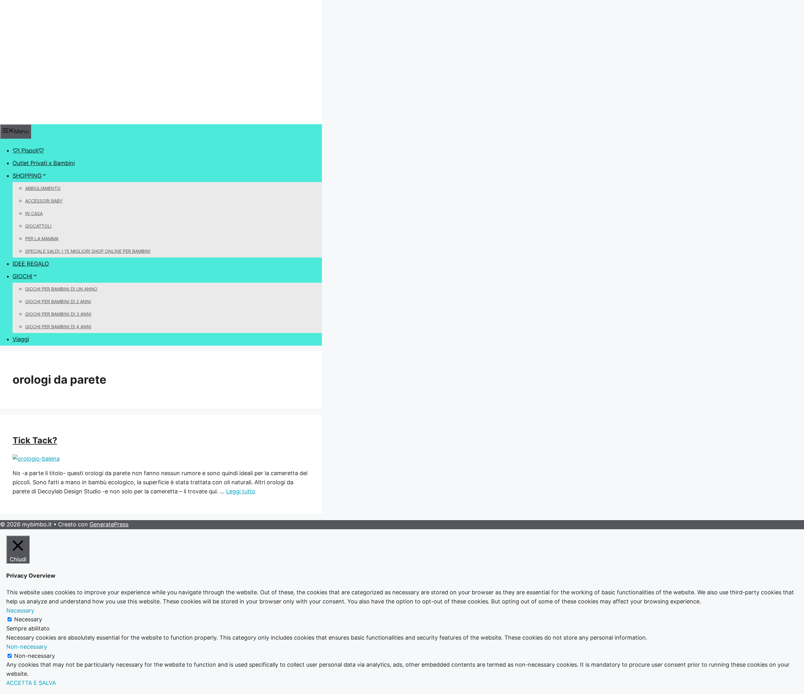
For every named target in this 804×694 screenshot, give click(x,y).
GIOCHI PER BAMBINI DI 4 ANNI (58, 326)
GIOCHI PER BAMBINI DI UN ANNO (61, 288)
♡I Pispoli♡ (28, 150)
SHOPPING (27, 175)
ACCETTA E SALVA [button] (31, 683)
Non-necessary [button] (26, 646)
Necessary (28, 619)
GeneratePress (109, 524)
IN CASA (34, 213)
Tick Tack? (35, 440)
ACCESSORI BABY (43, 200)
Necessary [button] (20, 610)
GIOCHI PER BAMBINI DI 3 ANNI (58, 314)
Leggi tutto (240, 491)
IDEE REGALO (31, 263)
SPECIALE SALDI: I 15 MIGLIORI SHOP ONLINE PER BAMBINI (87, 251)
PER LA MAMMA (41, 238)
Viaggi (21, 339)
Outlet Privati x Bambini (44, 163)
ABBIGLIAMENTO (43, 188)
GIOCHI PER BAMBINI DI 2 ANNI (58, 301)
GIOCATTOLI (38, 226)
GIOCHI (22, 276)
